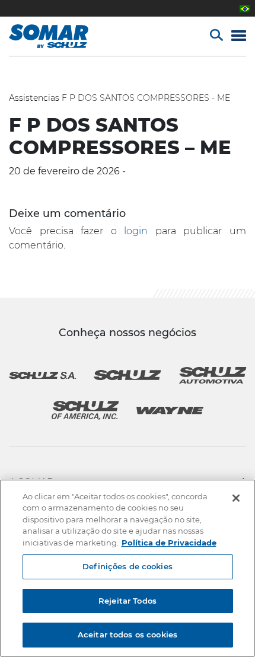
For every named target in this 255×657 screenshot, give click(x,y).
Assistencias (34, 98)
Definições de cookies (127, 566)
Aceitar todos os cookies (127, 634)
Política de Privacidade (169, 542)
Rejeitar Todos (127, 600)
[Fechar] (236, 498)
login (136, 231)
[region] (127, 568)
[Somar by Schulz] (61, 36)
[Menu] (238, 36)
